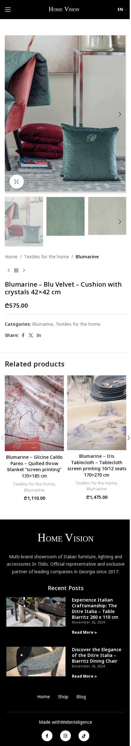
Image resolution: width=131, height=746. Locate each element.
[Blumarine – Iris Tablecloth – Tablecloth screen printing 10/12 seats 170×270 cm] (96, 412)
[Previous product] (8, 270)
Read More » (84, 632)
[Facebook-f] (47, 735)
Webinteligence (76, 722)
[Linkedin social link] (39, 335)
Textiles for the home (46, 257)
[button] (11, 114)
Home (11, 257)
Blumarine (87, 257)
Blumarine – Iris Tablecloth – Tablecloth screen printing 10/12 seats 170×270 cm (96, 465)
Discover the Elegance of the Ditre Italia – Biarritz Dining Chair (96, 655)
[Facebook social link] (23, 335)
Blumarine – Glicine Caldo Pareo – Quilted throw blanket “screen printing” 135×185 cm (34, 466)
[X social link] (31, 335)
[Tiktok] (84, 735)
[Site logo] (64, 9)
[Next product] (24, 270)
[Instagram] (65, 735)
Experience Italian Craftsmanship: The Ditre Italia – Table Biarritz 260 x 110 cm (95, 608)
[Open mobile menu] (8, 9)
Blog (81, 697)
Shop (63, 697)
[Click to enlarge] (17, 182)
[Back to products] (16, 270)
